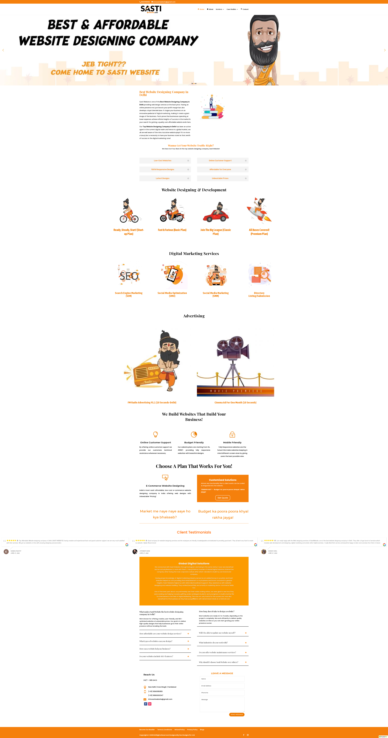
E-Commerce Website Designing (165, 485)
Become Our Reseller (147, 730)
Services (219, 9)
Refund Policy (180, 730)
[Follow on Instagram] (149, 704)
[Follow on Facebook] (145, 704)
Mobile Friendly (232, 442)
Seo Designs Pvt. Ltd (187, 735)
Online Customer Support (155, 442)
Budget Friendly (194, 442)
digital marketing (163, 113)
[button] (3, 50)
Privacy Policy (192, 730)
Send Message (237, 714)
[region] (194, 50)
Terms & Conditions (164, 730)
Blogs (202, 730)
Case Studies (231, 9)
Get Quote (223, 497)
